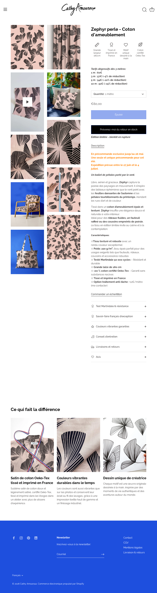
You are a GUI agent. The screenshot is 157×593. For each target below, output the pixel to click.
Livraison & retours (134, 552)
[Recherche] (144, 9)
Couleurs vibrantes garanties (112, 326)
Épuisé (119, 114)
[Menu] (5, 9)
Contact (127, 537)
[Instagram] (21, 537)
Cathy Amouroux (28, 584)
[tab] (99, 146)
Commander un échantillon (106, 294)
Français (16, 575)
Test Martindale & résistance (111, 306)
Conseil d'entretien (106, 336)
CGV (125, 542)
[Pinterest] (28, 537)
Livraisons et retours (107, 346)
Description (97, 145)
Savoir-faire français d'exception (114, 316)
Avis (98, 356)
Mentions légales (132, 547)
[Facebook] (13, 537)
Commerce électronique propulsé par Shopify (61, 584)
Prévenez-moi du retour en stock (118, 129)
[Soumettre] (102, 554)
